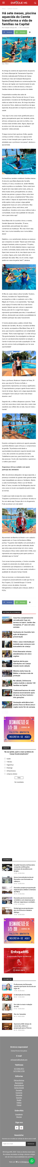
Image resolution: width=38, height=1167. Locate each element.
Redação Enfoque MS (10, 27)
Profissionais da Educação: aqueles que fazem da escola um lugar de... (25, 986)
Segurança (10, 765)
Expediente (19, 1114)
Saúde (9, 759)
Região (19, 1100)
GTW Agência (24, 1162)
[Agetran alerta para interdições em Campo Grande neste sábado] (7, 663)
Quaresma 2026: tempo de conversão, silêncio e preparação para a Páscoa (22, 1026)
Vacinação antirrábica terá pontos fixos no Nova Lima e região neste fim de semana (24, 704)
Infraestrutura (11, 771)
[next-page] (6, 712)
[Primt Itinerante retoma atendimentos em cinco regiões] (7, 653)
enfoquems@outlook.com (19, 1060)
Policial (19, 1105)
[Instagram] (21, 1127)
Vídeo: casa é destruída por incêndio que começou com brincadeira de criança (24, 644)
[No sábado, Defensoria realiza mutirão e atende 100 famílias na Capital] (7, 683)
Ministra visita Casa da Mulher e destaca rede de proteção (23, 673)
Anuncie (19, 1117)
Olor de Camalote (20, 1014)
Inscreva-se (31, 1144)
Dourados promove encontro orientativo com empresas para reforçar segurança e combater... (25, 900)
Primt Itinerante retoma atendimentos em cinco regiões (22, 653)
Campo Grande (12, 9)
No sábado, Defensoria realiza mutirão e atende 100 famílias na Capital (24, 683)
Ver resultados (19, 782)
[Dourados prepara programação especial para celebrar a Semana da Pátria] (7, 890)
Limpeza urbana (12, 774)
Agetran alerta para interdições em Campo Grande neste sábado (22, 663)
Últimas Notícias (19, 1080)
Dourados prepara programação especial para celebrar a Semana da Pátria (25, 889)
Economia (19, 1093)
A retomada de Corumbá (22, 995)
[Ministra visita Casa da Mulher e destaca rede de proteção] (7, 673)
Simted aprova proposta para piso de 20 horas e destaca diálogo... (23, 910)
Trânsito (9, 762)
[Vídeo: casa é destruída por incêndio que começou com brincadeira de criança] (7, 644)
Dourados (19, 1090)
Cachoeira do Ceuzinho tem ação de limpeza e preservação (24, 634)
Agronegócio (19, 1083)
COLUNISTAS (7, 979)
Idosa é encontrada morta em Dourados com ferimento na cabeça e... (24, 879)
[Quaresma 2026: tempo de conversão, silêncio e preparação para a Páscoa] (7, 1026)
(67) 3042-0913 (19, 1069)
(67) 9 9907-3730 (19, 1071)
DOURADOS (7, 860)
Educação (19, 1095)
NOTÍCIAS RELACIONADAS (11, 612)
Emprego (10, 768)
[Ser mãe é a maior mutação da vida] (7, 1006)
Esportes (19, 1098)
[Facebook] (17, 1127)
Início (4, 9)
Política (19, 1103)
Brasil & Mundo (19, 1085)
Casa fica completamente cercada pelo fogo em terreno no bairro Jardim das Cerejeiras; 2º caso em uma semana (24, 622)
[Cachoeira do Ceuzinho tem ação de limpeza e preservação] (7, 634)
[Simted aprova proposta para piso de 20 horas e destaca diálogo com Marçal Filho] (7, 910)
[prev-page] (3, 712)
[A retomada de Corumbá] (7, 997)
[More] (30, 32)
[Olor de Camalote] (7, 1016)
